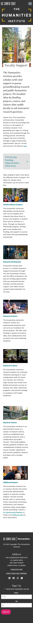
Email (16, 593)
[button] (16, 161)
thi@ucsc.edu (17, 515)
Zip (16, 601)
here (25, 146)
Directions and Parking (16, 573)
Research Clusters (10, 316)
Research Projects (10, 366)
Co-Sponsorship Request (13, 512)
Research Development (12, 262)
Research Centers (10, 422)
